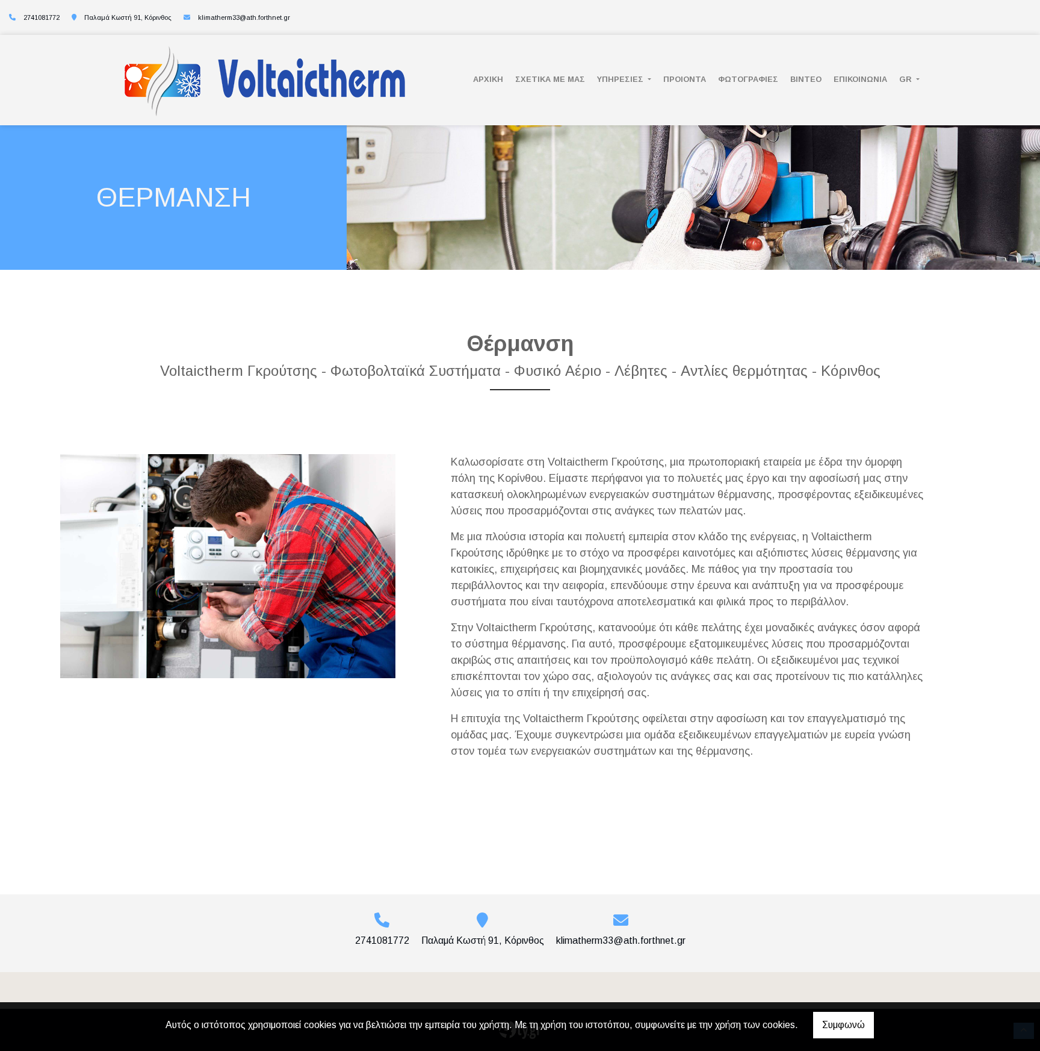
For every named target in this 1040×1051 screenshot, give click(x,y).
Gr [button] (906, 79)
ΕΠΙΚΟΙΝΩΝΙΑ (860, 79)
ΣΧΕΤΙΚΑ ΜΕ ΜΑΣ (550, 79)
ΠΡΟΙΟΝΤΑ (684, 79)
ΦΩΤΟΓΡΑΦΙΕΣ (748, 79)
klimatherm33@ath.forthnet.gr (244, 17)
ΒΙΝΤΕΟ (806, 79)
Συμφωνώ (843, 1025)
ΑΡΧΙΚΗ (488, 79)
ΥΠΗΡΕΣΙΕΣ (621, 79)
